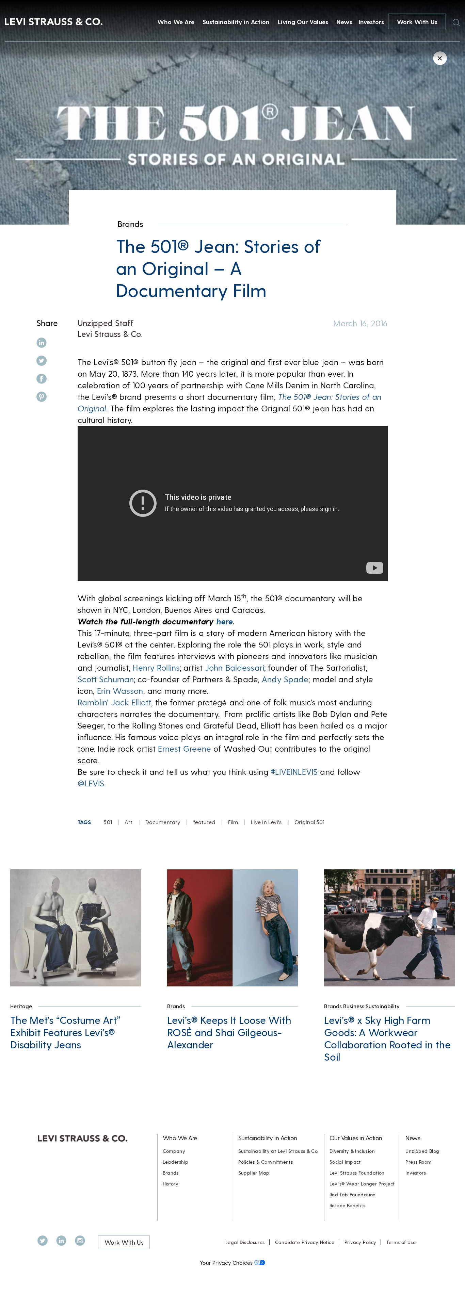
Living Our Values (303, 21)
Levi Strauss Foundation (357, 1173)
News (344, 21)
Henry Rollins (156, 667)
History (171, 1183)
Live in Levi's (266, 822)
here (225, 621)
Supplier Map (254, 1173)
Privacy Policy (360, 1242)
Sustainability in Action (236, 21)
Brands (130, 224)
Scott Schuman (106, 679)
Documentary (162, 822)
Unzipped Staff (105, 323)
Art (128, 822)
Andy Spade (285, 679)
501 (107, 822)
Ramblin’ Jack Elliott (114, 702)
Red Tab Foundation (353, 1194)
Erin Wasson (120, 690)
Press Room (418, 1162)
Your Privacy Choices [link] (226, 1262)
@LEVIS (91, 783)
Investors (371, 21)
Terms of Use (401, 1242)
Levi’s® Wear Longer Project (362, 1183)
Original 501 (309, 822)
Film (233, 822)
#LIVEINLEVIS (294, 771)
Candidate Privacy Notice (304, 1242)
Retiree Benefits (347, 1205)
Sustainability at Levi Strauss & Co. (278, 1151)
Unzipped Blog (422, 1151)
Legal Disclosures (245, 1242)
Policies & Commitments (265, 1162)
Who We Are (175, 21)
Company (174, 1151)
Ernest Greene (184, 748)
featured (204, 822)
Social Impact (345, 1162)
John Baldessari (234, 667)
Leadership (176, 1162)
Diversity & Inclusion (352, 1151)
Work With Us (417, 21)
